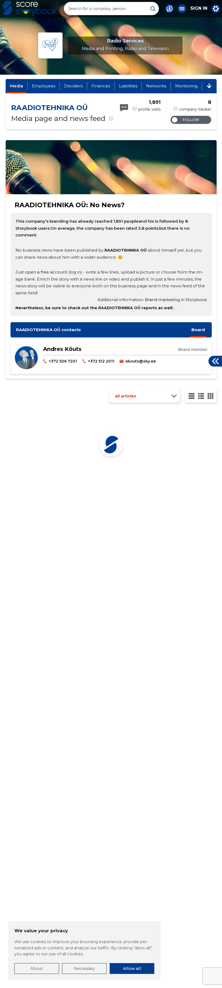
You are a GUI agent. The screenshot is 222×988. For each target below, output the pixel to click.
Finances (101, 85)
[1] (191, 396)
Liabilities (128, 85)
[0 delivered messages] (124, 107)
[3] (201, 396)
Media (16, 85)
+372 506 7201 (63, 361)
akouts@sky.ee (140, 361)
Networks (156, 85)
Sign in (198, 8)
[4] (210, 396)
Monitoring (186, 85)
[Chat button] (169, 8)
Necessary (84, 968)
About (36, 968)
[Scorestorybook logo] (31, 8)
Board (198, 329)
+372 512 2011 (101, 361)
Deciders (73, 85)
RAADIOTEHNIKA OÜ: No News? (70, 205)
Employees (43, 85)
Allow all (132, 968)
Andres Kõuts (62, 349)
